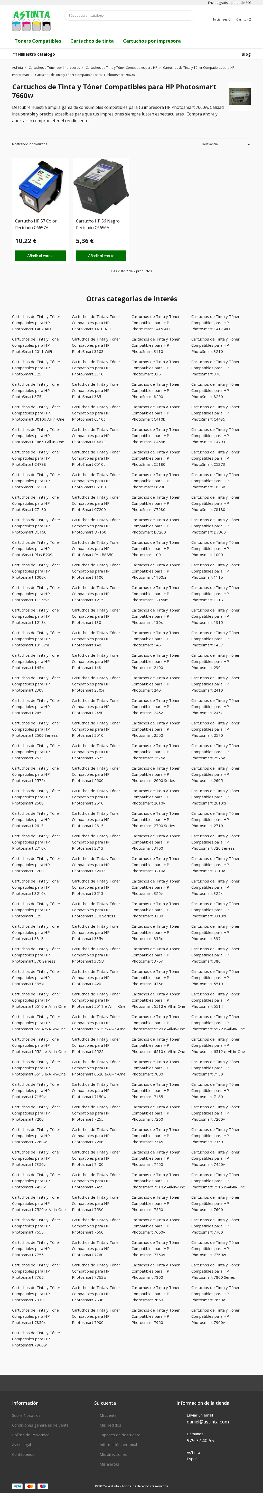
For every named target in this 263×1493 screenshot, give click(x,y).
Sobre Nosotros (26, 1415)
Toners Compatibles (38, 41)
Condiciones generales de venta (40, 1425)
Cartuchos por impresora (152, 41)
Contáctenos (23, 1454)
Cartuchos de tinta (92, 41)
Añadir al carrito (40, 256)
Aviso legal (21, 1444)
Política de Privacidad (31, 1434)
